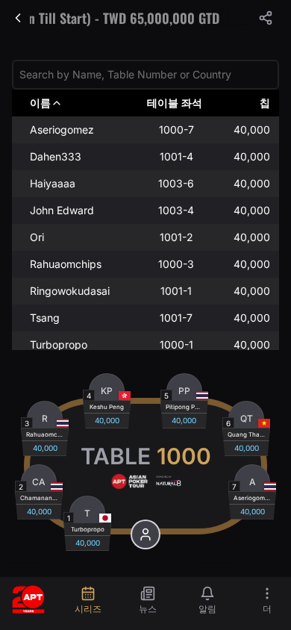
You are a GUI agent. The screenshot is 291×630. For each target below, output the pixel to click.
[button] (265, 17)
